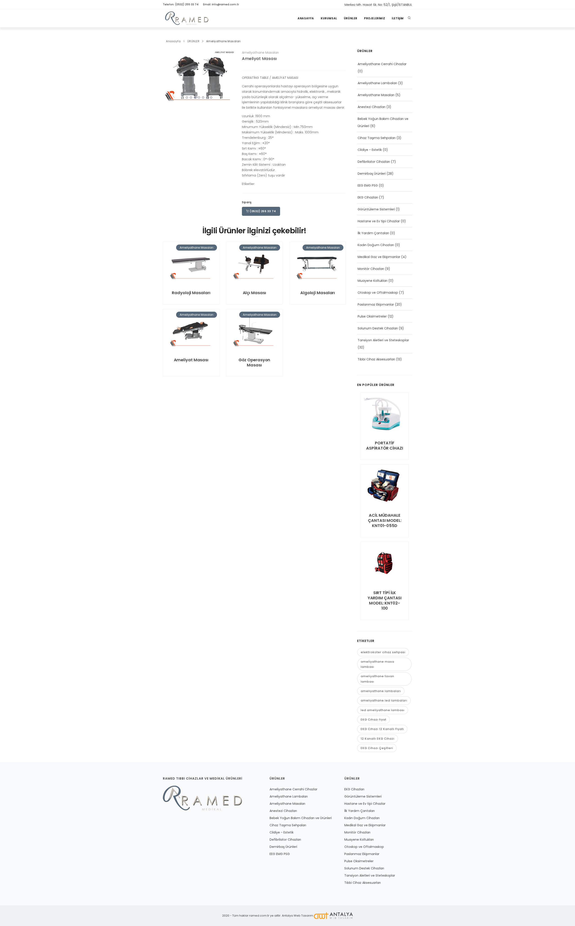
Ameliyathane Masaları (223, 41)
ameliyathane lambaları (381, 691)
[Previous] (167, 74)
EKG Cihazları (368, 197)
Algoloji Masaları (317, 292)
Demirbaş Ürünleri (372, 173)
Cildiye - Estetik (370, 150)
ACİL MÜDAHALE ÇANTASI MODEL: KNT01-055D (384, 520)
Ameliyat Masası (259, 58)
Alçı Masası (254, 292)
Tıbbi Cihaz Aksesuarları (376, 359)
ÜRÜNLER (350, 18)
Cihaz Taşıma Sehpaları (377, 138)
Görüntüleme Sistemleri (376, 209)
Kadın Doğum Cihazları (376, 245)
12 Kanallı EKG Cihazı (377, 738)
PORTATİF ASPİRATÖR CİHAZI (384, 445)
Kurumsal (329, 18)
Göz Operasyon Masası (254, 362)
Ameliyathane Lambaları (377, 83)
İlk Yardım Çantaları (373, 233)
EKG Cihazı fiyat (373, 719)
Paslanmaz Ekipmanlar (376, 304)
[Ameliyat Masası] (199, 75)
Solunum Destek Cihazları (378, 328)
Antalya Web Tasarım (297, 915)
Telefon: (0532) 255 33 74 (181, 4)
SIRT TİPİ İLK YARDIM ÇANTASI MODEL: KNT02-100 (385, 600)
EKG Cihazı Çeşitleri (377, 748)
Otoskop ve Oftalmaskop (378, 292)
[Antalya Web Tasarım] (333, 915)
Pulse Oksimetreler (372, 316)
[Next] (230, 74)
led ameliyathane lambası (383, 710)
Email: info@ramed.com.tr (221, 4)
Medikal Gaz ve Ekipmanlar (379, 257)
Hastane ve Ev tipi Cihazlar (379, 221)
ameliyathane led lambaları (384, 700)
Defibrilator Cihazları (374, 161)
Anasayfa (306, 18)
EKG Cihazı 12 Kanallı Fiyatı (382, 729)
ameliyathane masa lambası (377, 664)
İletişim (398, 18)
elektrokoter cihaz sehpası (383, 652)
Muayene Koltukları (372, 280)
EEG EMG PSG (368, 185)
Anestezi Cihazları (371, 107)
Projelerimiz (374, 18)
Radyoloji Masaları (191, 292)
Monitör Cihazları (371, 269)
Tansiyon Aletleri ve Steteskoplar (383, 340)
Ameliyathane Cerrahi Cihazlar (382, 64)
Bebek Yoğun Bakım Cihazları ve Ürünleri (301, 818)
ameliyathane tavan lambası (377, 678)
